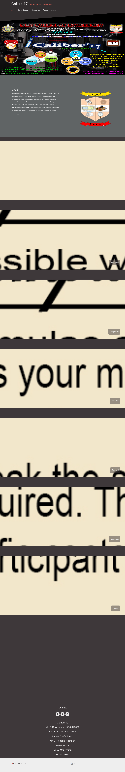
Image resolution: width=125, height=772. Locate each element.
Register (46, 10)
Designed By (21, 764)
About (13, 10)
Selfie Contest (23, 10)
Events (53, 10)
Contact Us (36, 10)
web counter (75, 766)
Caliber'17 (19, 4)
